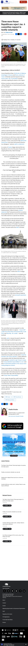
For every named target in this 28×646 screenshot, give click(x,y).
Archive (4, 622)
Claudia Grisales (9, 32)
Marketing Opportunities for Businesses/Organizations (14, 608)
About (4, 600)
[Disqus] (14, 563)
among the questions (20, 295)
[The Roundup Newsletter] (14, 444)
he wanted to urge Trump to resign (17, 360)
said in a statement (19, 144)
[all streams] (26, 644)
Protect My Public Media (8, 619)
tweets (10, 147)
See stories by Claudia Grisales (15, 416)
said (8, 338)
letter (17, 227)
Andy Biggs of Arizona (7, 75)
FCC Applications (6, 616)
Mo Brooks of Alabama (20, 73)
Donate (24, 2)
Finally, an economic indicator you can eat (10, 472)
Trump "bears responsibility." (11, 375)
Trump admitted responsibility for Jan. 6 (14, 361)
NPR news (8, 397)
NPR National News (10, 399)
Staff (4, 611)
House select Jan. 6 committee (9, 78)
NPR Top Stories (17, 397)
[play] (2, 644)
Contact (4, 602)
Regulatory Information (7, 614)
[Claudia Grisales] (4, 411)
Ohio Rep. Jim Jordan (12, 333)
